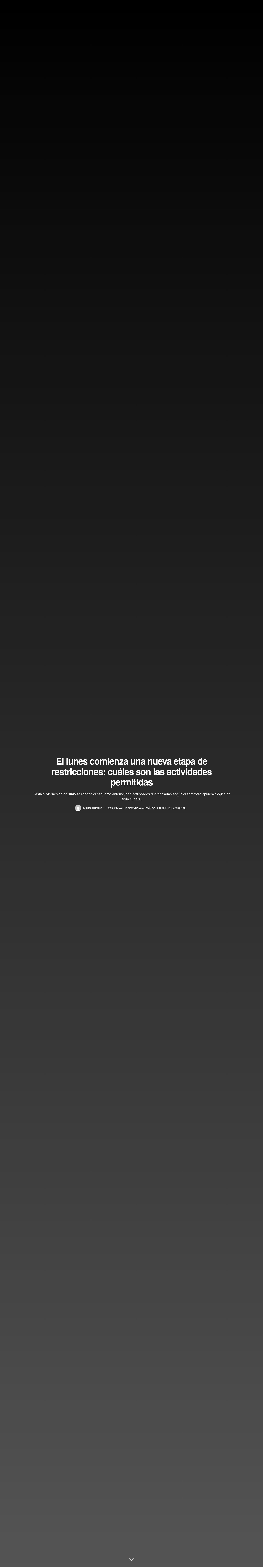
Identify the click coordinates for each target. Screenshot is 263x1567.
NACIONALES (135, 807)
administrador (94, 807)
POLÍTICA (150, 807)
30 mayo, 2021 (116, 807)
